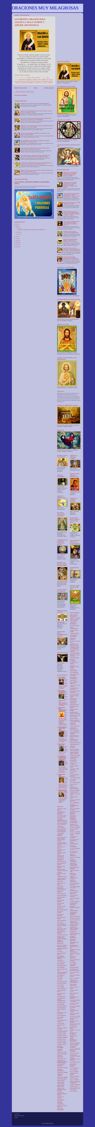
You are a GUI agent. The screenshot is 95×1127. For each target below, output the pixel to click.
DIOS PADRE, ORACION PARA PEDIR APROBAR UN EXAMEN (71, 203)
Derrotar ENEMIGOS (74, 802)
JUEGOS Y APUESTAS (75, 857)
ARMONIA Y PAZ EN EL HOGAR (74, 655)
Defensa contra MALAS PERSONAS (75, 800)
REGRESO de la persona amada (75, 1030)
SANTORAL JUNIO (61, 1041)
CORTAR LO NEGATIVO (73, 747)
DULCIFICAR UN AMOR (74, 797)
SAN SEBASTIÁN (61, 1002)
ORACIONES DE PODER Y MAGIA (63, 790)
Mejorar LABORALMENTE (74, 910)
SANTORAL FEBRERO (62, 1037)
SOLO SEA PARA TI (74, 1053)
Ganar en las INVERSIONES (73, 846)
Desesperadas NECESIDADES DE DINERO (74, 806)
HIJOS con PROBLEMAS (73, 855)
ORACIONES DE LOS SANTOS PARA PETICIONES (62, 728)
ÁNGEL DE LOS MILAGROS (60, 1100)
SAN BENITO (50, 82)
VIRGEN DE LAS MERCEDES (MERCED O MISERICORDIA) (62, 1062)
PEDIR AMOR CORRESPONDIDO (74, 922)
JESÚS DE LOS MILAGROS (60, 915)
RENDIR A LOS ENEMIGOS (73, 1033)
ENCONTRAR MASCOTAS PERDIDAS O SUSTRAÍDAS (73, 817)
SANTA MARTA (60, 1023)
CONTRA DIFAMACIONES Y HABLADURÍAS (74, 740)
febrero (19, 232)
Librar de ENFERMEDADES (74, 890)
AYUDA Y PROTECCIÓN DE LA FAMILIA (74, 667)
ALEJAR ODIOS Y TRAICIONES (74, 635)
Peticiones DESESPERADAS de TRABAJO (74, 997)
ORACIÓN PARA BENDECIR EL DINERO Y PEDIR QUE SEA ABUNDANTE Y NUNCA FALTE (70, 240)
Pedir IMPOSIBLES (74, 967)
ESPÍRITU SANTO (61, 906)
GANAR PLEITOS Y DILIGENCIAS (74, 840)
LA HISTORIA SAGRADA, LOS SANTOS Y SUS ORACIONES (62, 757)
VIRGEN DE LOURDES (62, 1067)
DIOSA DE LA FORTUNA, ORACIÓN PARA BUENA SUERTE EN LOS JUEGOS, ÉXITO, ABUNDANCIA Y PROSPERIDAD (36, 119)
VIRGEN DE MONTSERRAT (60, 1070)
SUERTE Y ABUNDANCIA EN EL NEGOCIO (75, 1059)
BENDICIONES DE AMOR (61, 853)
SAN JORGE (59, 978)
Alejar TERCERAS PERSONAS (74, 682)
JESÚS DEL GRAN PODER (61, 918)
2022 (17, 226)
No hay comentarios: (36, 77)
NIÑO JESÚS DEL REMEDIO (61, 932)
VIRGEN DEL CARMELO (60, 1074)
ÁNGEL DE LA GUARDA (60, 1097)
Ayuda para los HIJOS (74, 694)
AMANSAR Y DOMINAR (73, 638)
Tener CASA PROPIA (74, 1079)
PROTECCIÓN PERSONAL (73, 957)
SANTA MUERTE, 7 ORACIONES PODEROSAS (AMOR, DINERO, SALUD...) (31, 182)
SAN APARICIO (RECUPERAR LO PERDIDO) (61, 957)
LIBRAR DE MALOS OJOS (74, 871)
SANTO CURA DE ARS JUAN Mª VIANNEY (62, 1031)
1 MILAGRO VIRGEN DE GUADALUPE (61, 816)
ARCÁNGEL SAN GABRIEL (61, 850)
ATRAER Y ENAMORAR (73, 660)
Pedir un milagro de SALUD (74, 990)
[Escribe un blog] (44, 77)
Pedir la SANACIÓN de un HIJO (75, 975)
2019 (17, 240)
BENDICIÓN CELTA (61, 861)
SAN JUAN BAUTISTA (62, 981)
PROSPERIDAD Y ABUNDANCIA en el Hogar (36, 82)
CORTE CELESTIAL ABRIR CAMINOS (61, 879)
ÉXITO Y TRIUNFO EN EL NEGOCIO (75, 1088)
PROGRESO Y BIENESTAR (73, 940)
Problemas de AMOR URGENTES (74, 1014)
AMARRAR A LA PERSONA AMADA (74, 644)
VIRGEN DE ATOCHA (62, 1052)
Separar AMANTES (74, 1071)
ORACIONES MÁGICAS (62, 744)
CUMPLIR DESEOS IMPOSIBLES (74, 757)
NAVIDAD (59, 927)
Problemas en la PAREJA (75, 1016)
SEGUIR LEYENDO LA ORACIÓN (22, 75)
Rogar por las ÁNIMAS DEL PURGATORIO (62, 946)
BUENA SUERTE (26, 81)
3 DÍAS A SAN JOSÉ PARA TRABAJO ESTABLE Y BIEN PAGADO (61, 839)
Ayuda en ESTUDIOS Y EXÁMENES (75, 691)
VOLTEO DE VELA (74, 1086)
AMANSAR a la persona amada (75, 641)
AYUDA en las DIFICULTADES (73, 670)
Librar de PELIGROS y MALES (75, 899)
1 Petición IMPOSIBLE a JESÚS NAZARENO (62, 823)
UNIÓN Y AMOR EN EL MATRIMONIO (75, 1082)
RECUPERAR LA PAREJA (73, 1027)
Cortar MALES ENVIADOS (73, 780)
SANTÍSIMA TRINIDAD (60, 1050)
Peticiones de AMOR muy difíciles (74, 1004)
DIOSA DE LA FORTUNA (60, 891)
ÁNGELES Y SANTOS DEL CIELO (62, 1106)
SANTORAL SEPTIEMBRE (60, 1047)
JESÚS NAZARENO (61, 920)
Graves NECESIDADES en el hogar (75, 849)
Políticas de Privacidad (19, 1115)
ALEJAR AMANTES (74, 625)
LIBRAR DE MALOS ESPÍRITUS (74, 868)
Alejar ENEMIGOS (74, 672)
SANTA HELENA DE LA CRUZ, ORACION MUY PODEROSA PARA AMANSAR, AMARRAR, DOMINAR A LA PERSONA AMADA (35, 156)
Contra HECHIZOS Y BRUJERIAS (74, 775)
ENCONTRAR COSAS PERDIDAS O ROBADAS (75, 813)
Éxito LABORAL (73, 1091)
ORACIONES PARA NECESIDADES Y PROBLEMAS (63, 709)
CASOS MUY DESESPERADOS (74, 728)
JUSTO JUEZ (60, 922)
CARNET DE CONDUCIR (73, 723)
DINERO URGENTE (74, 792)
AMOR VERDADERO (74, 653)
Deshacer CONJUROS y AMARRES (75, 809)
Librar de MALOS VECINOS (74, 896)
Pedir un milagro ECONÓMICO (73, 984)
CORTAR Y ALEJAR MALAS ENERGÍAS (39, 81)
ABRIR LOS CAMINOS (75, 618)
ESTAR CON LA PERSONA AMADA (74, 824)
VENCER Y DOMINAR (75, 1084)
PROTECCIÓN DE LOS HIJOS (75, 954)
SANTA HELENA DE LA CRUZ (61, 1021)
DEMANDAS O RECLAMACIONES (74, 788)
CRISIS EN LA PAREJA (75, 755)
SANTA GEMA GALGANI (60, 1018)
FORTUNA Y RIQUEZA (75, 832)
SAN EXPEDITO (60, 967)
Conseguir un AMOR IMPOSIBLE (74, 769)
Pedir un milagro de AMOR (74, 987)
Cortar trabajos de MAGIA (73, 785)
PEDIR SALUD (73, 931)
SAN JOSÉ (59, 980)
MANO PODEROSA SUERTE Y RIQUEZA (62, 924)
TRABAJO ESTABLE (74, 1076)
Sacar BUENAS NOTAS (75, 1062)
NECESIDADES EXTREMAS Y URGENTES (73, 913)
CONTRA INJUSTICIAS (75, 742)
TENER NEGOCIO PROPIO (74, 1074)
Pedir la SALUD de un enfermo (74, 973)
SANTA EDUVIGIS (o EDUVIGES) (62, 1013)
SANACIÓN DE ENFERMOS (73, 1046)
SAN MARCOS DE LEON (61, 991)
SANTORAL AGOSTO (62, 1035)
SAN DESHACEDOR (61, 965)
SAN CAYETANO (61, 962)
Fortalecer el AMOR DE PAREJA (75, 834)
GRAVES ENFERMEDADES (74, 843)
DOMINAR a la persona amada (75, 794)
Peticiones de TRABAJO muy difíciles (75, 1006)
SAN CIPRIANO (60, 963)
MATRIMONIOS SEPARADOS (73, 904)
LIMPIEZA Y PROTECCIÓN (73, 881)
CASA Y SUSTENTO (74, 726)
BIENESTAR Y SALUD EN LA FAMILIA (75, 716)
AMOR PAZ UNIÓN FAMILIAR (74, 650)
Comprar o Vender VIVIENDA (74, 763)
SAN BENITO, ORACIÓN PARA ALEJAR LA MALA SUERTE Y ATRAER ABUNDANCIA (30, 22)
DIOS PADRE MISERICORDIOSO (61, 888)
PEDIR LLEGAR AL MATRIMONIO (74, 925)
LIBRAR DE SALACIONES (73, 874)
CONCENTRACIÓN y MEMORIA (74, 733)
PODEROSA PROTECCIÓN (60, 941)
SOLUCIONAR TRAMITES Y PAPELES (75, 1055)
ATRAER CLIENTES (74, 657)
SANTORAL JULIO (61, 1039)
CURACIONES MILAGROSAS (73, 760)
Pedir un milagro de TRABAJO (74, 993)
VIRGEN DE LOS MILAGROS (61, 1065)
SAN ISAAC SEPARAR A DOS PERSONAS (62, 972)
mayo (18, 228)
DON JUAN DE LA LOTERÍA (61, 898)
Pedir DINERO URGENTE (73, 965)
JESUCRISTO (60, 908)
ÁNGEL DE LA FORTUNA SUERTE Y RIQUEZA (62, 1094)
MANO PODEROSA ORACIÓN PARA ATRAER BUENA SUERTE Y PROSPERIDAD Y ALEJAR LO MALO (35, 141)
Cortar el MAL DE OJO (75, 782)
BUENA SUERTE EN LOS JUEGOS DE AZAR (75, 720)
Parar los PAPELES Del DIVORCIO (75, 960)
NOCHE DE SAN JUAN (62, 934)
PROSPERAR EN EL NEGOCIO (74, 943)
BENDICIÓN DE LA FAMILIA (61, 864)
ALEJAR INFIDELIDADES (74, 628)
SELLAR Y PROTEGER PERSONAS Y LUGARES (75, 1050)
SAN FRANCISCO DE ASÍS (62, 969)
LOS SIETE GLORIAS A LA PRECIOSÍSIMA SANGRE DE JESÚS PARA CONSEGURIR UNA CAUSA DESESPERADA (63, 766)
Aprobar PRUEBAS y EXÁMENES (74, 688)
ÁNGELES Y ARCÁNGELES (60, 1103)
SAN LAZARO (60, 985)
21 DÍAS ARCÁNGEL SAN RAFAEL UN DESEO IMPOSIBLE (61, 830)
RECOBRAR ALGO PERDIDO (74, 1021)
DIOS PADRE (60, 886)
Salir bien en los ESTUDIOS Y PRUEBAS (73, 1065)
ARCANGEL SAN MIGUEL (61, 847)
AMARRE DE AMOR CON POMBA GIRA (74, 647)
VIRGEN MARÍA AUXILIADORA (61, 1083)
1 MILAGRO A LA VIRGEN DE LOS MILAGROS (61, 813)
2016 (17, 246)
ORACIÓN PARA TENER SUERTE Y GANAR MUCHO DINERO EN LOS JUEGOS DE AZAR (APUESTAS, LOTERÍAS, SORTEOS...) (36, 163)
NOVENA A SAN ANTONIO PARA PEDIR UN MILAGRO (62, 938)
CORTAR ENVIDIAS (74, 744)
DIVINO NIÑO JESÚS (62, 895)
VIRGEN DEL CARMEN (62, 1077)
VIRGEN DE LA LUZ (61, 1058)
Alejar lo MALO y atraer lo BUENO (75, 685)
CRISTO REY (60, 881)
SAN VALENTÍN (60, 1004)
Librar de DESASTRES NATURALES (75, 887)
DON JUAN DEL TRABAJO (60, 901)
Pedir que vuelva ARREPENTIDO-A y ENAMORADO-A (74, 981)
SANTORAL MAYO (61, 1044)
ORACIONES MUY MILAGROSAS (45, 7)
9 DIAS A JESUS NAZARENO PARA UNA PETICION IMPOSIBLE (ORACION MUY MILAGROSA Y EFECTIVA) (35, 148)
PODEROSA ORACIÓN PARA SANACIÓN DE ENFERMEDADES (35, 103)
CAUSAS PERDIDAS (74, 730)
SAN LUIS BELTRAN (61, 988)
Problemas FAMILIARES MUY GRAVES (74, 1010)
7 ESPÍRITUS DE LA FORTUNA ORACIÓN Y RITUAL (62, 844)
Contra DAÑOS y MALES (73, 772)
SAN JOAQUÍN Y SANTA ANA (61, 975)
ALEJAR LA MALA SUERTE (39, 79)
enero (18, 234)
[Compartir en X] (46, 77)
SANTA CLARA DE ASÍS (61, 1010)
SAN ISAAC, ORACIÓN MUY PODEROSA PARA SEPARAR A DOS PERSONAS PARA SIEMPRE (35, 134)
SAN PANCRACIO (61, 996)
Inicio (35, 88)
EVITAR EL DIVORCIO (75, 827)
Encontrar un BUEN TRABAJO (74, 829)
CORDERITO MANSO (62, 876)
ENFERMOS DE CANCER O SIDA (74, 821)
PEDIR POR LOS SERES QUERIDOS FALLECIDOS (74, 929)
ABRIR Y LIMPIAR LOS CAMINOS (74, 620)
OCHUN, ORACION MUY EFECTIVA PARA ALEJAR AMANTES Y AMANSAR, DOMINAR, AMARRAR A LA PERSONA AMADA (63, 718)
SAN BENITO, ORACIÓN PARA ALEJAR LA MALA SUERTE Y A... (31, 229)
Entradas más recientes (20, 88)
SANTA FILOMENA (61, 1015)
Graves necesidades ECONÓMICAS (74, 852)
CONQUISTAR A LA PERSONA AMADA (74, 736)
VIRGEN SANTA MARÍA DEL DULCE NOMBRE (61, 1090)
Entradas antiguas (49, 88)
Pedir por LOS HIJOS (74, 978)
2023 (17, 224)
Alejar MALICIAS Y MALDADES (74, 675)
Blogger (51, 1123)
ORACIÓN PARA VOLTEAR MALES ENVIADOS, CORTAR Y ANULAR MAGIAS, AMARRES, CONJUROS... (36, 111)
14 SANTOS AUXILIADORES (61, 826)
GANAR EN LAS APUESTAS (73, 837)
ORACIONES (23, 82)
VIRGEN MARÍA (61, 1080)
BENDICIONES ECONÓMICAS (60, 856)
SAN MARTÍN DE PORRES (61, 994)
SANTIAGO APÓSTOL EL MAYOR (62, 1028)
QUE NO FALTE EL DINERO (74, 1018)
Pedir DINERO (73, 962)
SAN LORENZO (60, 987)
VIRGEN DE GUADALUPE (60, 1056)
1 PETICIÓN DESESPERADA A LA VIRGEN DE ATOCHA (62, 820)
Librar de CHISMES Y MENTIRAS (74, 884)
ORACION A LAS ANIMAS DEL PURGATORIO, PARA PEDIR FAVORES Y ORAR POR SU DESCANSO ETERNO (37, 126)
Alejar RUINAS (73, 680)
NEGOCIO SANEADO (75, 916)
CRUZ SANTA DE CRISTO (61, 883)
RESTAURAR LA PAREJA (73, 1036)
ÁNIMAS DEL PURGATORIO (60, 1109)
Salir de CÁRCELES (74, 1068)
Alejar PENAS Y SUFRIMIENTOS (73, 678)
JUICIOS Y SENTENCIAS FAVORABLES (73, 860)
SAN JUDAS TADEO (61, 983)
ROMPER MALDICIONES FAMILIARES (73, 1040)
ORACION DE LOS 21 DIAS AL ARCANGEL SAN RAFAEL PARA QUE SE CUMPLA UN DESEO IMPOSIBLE (37, 171)
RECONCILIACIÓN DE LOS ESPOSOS (75, 1024)
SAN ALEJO (59, 951)
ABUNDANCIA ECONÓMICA (25, 79)
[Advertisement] (68, 36)
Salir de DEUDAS (73, 1069)
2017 (17, 244)
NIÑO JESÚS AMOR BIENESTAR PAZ (61, 929)
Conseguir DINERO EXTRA (74, 766)
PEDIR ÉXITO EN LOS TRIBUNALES (75, 934)
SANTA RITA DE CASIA (61, 1025)
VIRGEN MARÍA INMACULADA (61, 1086)
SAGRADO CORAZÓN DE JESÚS (62, 949)
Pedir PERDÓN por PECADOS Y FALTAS (74, 970)
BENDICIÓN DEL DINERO (61, 867)
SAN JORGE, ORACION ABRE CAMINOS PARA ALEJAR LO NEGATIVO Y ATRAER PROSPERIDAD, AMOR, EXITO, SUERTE (70, 185)
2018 (17, 242)
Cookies (16, 1117)
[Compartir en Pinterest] (49, 77)
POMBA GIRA (60, 943)
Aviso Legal (16, 1113)
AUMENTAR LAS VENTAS (74, 663)
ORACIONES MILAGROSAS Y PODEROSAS (63, 692)
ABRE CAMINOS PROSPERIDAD (74, 615)
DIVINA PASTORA (61, 893)
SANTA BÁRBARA (61, 1007)
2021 (17, 236)
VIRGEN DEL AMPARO (62, 1072)
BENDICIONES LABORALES (60, 859)
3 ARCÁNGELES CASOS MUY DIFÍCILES (60, 834)
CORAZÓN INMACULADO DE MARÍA (61, 873)
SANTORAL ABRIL (61, 1034)
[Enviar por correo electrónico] (43, 77)
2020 (17, 238)
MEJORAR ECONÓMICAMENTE (75, 907)
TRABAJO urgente (74, 1078)
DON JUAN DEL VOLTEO (60, 904)
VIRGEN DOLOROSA (62, 1079)
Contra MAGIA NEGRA (75, 777)
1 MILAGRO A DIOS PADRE (61, 809)
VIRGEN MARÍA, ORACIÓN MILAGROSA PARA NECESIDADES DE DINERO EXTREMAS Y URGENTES (63, 700)
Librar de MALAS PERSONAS (74, 893)
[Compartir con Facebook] (47, 77)
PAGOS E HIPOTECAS (75, 920)
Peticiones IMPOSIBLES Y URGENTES (75, 1000)
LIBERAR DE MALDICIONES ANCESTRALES (73, 864)
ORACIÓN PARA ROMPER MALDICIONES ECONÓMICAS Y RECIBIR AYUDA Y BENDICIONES (71, 258)
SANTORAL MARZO (61, 1042)
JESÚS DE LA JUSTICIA (60, 912)
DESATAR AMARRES (75, 790)
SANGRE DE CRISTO (62, 1006)
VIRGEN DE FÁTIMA (62, 1054)
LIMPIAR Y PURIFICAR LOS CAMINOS (74, 877)
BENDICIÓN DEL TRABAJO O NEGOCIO (62, 870)
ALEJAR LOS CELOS (74, 633)
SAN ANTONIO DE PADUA (61, 953)
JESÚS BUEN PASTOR (62, 909)
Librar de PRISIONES (74, 901)
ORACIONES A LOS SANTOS (62, 678)
